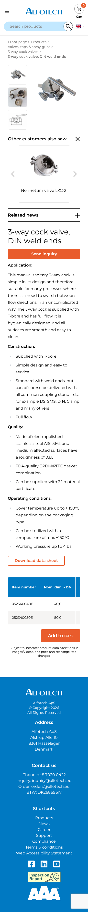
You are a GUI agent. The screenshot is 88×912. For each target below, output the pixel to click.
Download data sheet (36, 560)
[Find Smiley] (44, 877)
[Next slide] (75, 174)
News (44, 823)
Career (44, 829)
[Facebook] (31, 864)
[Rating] (44, 893)
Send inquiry (44, 254)
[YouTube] (57, 864)
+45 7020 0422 (51, 774)
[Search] (68, 26)
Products (38, 42)
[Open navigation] (14, 11)
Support (44, 835)
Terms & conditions (44, 847)
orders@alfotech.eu (50, 786)
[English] (80, 26)
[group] (44, 174)
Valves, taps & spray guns (29, 47)
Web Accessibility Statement (44, 853)
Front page (17, 42)
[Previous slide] (13, 174)
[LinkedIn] (44, 864)
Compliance (44, 841)
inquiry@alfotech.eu (52, 780)
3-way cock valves (23, 51)
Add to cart (60, 635)
